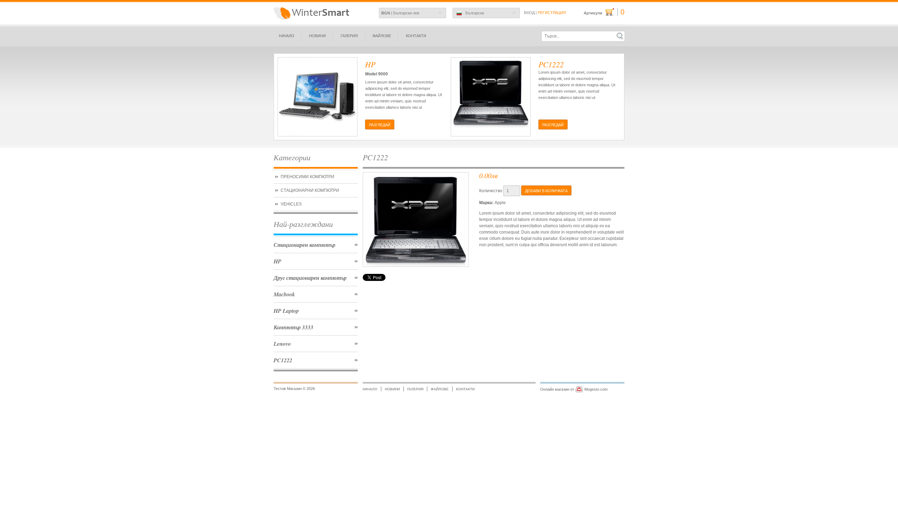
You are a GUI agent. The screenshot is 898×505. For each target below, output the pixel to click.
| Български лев (400, 13)
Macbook (284, 294)
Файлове (382, 36)
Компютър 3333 (293, 327)
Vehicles (291, 204)
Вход (529, 13)
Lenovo (282, 344)
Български (474, 13)
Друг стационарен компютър (310, 278)
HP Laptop (286, 311)
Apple (500, 202)
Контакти (416, 36)
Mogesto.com (596, 389)
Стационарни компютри (310, 190)
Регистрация (552, 13)
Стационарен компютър (304, 245)
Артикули (604, 12)
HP (277, 261)
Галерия (349, 36)
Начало (286, 36)
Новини (317, 36)
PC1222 (283, 360)
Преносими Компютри (307, 176)
